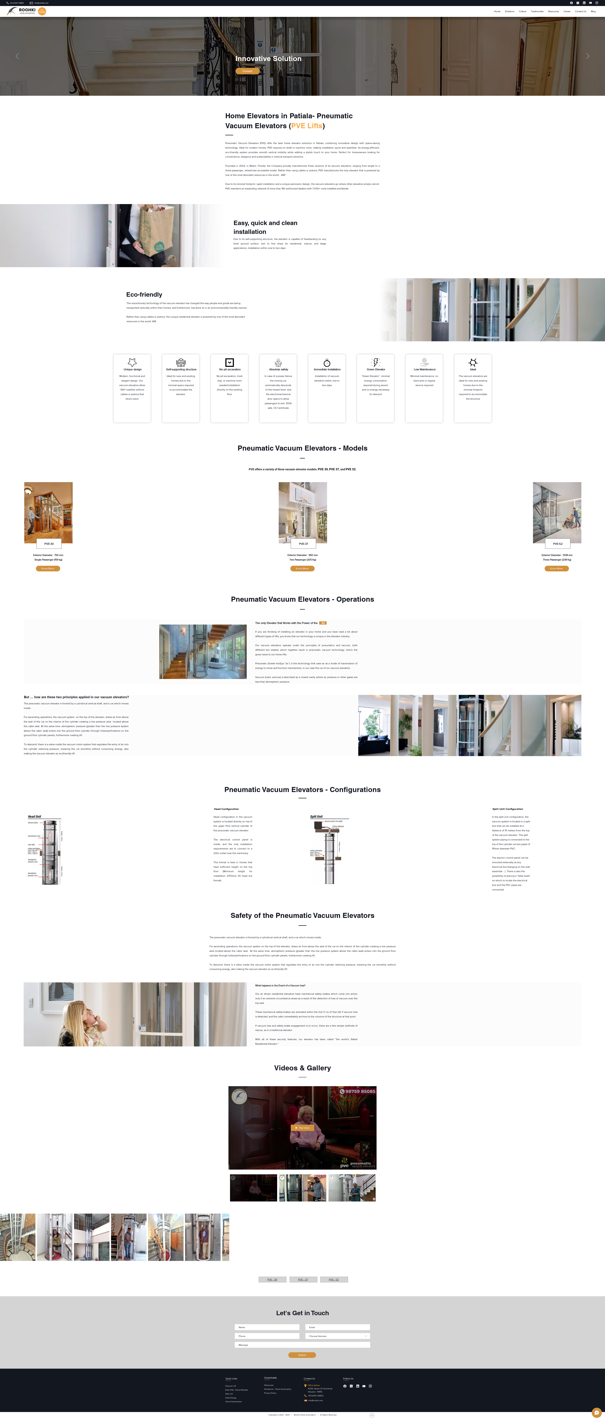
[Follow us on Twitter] (351, 1386)
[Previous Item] (5, 1237)
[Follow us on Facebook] (344, 1386)
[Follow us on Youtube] (364, 1386)
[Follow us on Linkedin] (357, 1386)
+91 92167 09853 (315, 1396)
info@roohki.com (315, 1400)
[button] (509, 11)
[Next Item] (599, 1237)
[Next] (587, 56)
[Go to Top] (372, 1415)
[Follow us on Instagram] (370, 1386)
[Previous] (17, 56)
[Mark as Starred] (571, 2)
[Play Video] (254, 1188)
